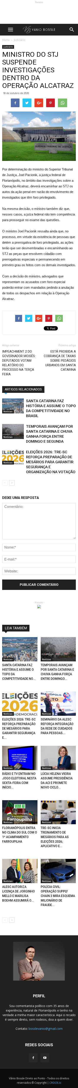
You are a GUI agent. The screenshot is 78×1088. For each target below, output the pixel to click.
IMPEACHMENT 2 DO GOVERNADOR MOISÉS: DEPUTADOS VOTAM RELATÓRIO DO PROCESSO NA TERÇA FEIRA (19, 363)
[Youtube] (45, 1058)
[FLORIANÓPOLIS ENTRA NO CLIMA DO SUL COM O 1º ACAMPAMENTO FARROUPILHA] (19, 812)
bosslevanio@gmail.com (46, 1028)
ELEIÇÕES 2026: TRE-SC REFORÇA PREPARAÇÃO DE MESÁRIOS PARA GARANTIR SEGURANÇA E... (19, 728)
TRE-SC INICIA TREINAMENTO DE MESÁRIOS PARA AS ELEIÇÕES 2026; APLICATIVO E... (55, 837)
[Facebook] (33, 1058)
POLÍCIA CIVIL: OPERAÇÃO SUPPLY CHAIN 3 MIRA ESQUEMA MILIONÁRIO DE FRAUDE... (58, 896)
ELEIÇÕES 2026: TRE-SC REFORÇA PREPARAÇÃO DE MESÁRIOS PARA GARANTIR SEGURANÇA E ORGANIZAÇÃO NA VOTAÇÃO (50, 462)
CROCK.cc (55, 1083)
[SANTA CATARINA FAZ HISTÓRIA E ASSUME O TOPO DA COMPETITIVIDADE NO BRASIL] (13, 405)
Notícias (8, 411)
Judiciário (8, 46)
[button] (72, 30)
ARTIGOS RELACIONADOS (23, 389)
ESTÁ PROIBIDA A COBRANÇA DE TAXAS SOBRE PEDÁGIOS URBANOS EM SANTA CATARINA (60, 361)
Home (6, 40)
